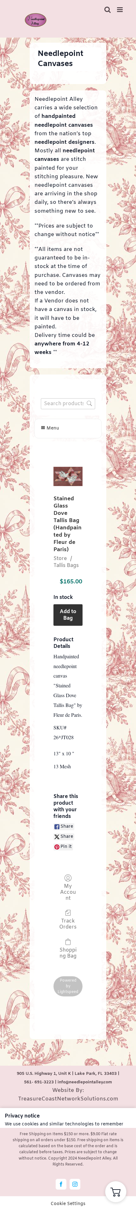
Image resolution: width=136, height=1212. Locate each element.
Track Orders (68, 924)
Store (60, 558)
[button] (116, 1192)
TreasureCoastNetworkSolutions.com (68, 1099)
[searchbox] (68, 403)
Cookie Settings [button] (68, 1204)
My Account (68, 892)
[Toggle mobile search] (107, 9)
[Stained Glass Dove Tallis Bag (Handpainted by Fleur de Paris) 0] (67, 476)
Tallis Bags (66, 565)
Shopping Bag (68, 953)
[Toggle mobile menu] (120, 9)
